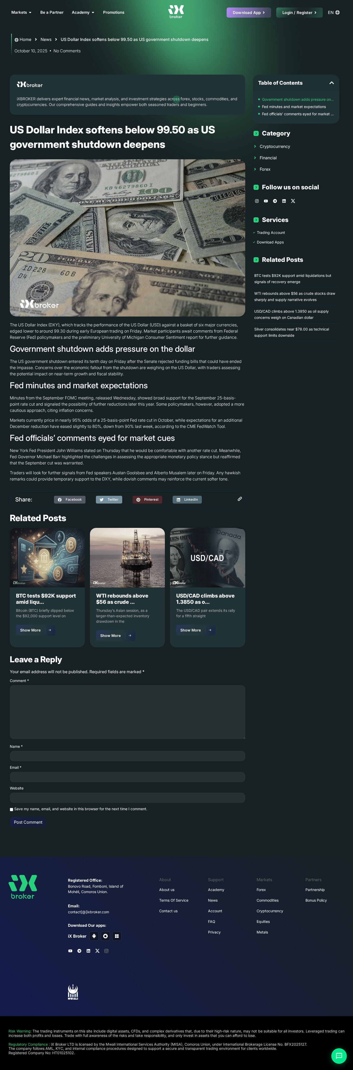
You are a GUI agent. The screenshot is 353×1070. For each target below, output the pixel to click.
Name (16, 746)
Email (15, 767)
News (46, 39)
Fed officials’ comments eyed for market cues (298, 114)
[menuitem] (334, 12)
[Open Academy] (93, 13)
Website (17, 788)
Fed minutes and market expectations (294, 106)
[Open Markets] (30, 13)
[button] (70, 500)
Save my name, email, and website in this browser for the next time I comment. (80, 809)
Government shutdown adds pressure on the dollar (298, 99)
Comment (19, 681)
